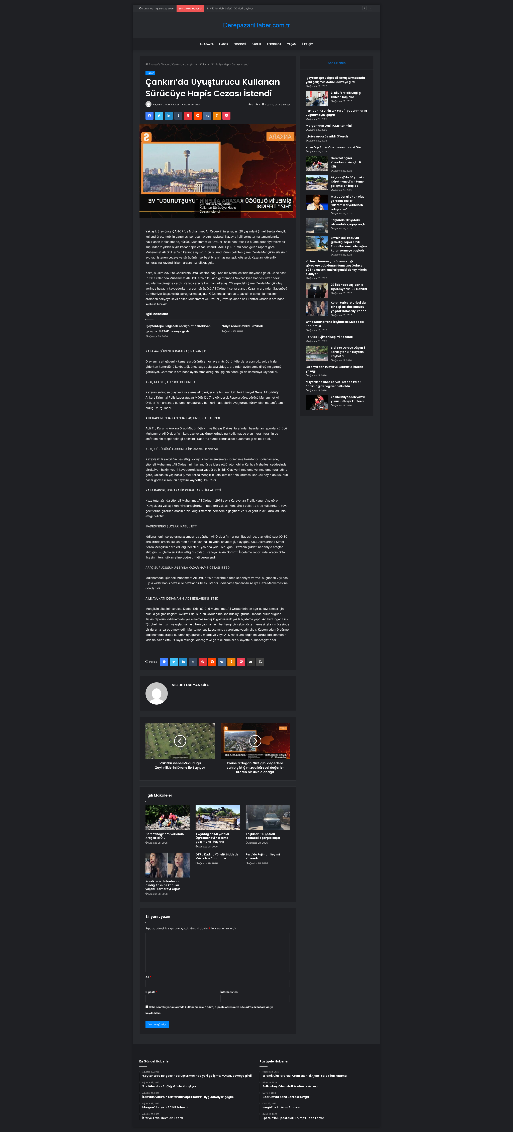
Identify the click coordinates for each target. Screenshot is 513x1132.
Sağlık (256, 44)
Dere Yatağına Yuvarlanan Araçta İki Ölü (164, 836)
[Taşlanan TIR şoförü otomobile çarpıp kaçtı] (268, 817)
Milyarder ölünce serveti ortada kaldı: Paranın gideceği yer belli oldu (333, 384)
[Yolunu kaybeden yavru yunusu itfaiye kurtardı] (317, 402)
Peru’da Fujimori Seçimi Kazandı (263, 856)
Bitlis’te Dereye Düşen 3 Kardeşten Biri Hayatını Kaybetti (348, 352)
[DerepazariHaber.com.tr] (256, 25)
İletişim (307, 44)
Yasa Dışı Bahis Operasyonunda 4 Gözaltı (336, 147)
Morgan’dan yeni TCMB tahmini (329, 126)
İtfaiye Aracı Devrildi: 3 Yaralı (242, 326)
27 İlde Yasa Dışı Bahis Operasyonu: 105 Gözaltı (349, 287)
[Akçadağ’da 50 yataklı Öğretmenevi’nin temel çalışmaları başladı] (218, 817)
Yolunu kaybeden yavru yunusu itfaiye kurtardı (348, 399)
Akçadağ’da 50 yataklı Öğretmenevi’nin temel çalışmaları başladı (212, 838)
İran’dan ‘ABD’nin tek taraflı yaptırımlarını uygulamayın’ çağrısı (243, 8)
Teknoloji (274, 44)
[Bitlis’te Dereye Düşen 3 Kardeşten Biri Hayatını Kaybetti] (317, 353)
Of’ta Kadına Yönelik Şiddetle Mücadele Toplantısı (217, 856)
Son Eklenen (337, 63)
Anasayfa (207, 44)
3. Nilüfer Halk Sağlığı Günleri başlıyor (346, 95)
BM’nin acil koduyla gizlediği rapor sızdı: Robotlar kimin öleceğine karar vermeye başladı (349, 244)
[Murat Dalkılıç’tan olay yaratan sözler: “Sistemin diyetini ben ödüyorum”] (317, 202)
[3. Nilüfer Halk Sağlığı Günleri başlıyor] (317, 98)
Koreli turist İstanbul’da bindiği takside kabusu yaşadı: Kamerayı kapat (163, 885)
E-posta (151, 992)
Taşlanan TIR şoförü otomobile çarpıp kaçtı (263, 836)
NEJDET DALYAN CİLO (166, 104)
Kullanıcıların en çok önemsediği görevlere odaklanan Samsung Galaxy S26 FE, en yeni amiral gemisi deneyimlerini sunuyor (337, 267)
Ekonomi (240, 44)
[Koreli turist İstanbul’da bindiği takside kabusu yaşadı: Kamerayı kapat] (167, 865)
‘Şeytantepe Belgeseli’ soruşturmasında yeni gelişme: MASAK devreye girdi (335, 80)
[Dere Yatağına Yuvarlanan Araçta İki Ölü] (167, 817)
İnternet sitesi (229, 992)
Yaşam (291, 44)
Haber (223, 44)
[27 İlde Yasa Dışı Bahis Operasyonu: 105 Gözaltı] (317, 290)
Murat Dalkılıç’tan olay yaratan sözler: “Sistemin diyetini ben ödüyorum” (347, 203)
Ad (148, 977)
